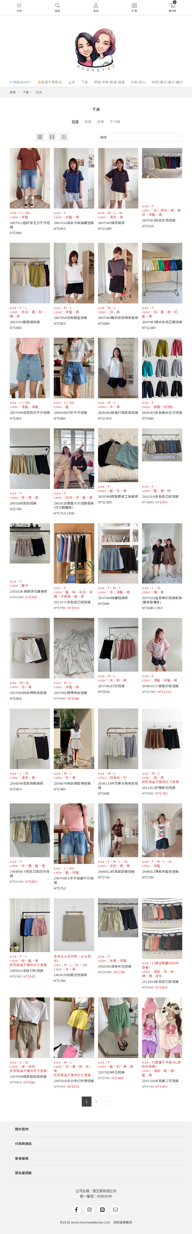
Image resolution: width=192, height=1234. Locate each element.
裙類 (100, 121)
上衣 (71, 82)
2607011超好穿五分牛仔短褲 (30, 224)
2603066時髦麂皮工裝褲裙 (118, 496)
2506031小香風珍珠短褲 (160, 685)
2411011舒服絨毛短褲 (159, 787)
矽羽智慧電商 (123, 1222)
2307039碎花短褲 (111, 1072)
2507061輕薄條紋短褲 (70, 692)
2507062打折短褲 (111, 685)
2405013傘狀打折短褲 (26, 970)
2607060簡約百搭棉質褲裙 (118, 317)
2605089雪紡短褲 (23, 503)
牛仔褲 (115, 121)
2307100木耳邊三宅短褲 (160, 1080)
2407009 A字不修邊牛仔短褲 (74, 880)
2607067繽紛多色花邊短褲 (162, 321)
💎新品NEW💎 (20, 82)
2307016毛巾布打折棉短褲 (74, 1080)
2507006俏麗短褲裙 (113, 597)
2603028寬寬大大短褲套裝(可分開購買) (74, 505)
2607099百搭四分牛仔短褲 (30, 412)
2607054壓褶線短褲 (25, 321)
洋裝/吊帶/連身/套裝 (109, 82)
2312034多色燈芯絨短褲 (160, 981)
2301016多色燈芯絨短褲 (160, 496)
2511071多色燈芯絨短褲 (72, 602)
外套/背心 (138, 82)
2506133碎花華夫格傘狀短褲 (118, 785)
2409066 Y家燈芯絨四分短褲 (29, 873)
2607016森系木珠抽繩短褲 (74, 222)
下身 (84, 82)
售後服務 (21, 1158)
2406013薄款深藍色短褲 (160, 871)
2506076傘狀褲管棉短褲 (72, 783)
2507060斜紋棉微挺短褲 (28, 692)
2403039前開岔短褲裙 (70, 974)
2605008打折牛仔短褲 (70, 412)
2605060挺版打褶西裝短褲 (118, 412)
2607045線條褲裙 (111, 222)
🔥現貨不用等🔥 (49, 82)
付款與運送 (23, 1143)
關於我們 (21, 1129)
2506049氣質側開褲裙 (26, 783)
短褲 (75, 121)
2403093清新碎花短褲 (115, 966)
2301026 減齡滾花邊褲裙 (29, 591)
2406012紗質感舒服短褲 (116, 871)
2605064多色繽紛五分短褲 (162, 412)
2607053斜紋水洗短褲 (159, 220)
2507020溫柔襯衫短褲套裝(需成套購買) (162, 599)
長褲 (87, 121)
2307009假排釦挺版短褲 (28, 1076)
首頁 (13, 92)
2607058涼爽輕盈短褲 (70, 317)
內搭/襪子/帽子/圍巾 (167, 82)
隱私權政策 (23, 1172)
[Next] (105, 1102)
